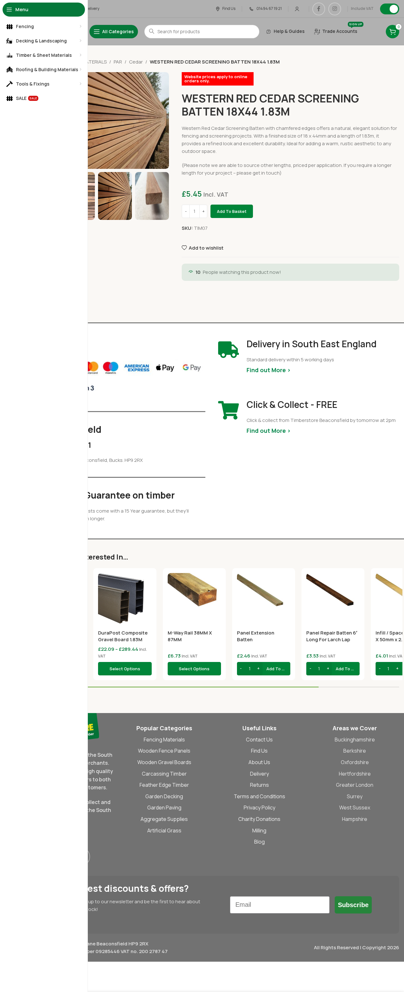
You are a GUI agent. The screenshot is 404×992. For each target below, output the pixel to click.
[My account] (297, 9)
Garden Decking (164, 796)
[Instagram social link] (334, 9)
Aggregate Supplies (164, 819)
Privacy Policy (259, 807)
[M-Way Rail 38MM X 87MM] (194, 599)
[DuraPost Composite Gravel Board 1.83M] (124, 599)
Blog (259, 841)
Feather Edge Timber (164, 784)
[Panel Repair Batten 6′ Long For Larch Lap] (333, 599)
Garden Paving (164, 807)
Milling (259, 830)
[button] (263, 668)
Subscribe (353, 904)
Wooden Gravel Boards (164, 762)
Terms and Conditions (259, 796)
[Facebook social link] (318, 9)
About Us (259, 762)
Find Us (259, 750)
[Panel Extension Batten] (263, 599)
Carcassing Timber (164, 773)
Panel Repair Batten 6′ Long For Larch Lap (331, 636)
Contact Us (259, 739)
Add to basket (232, 211)
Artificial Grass (164, 830)
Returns (259, 784)
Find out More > (269, 370)
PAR (118, 61)
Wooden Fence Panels (164, 750)
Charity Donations (259, 819)
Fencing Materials (164, 739)
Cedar (136, 61)
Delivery (259, 773)
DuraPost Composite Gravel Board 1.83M (123, 636)
